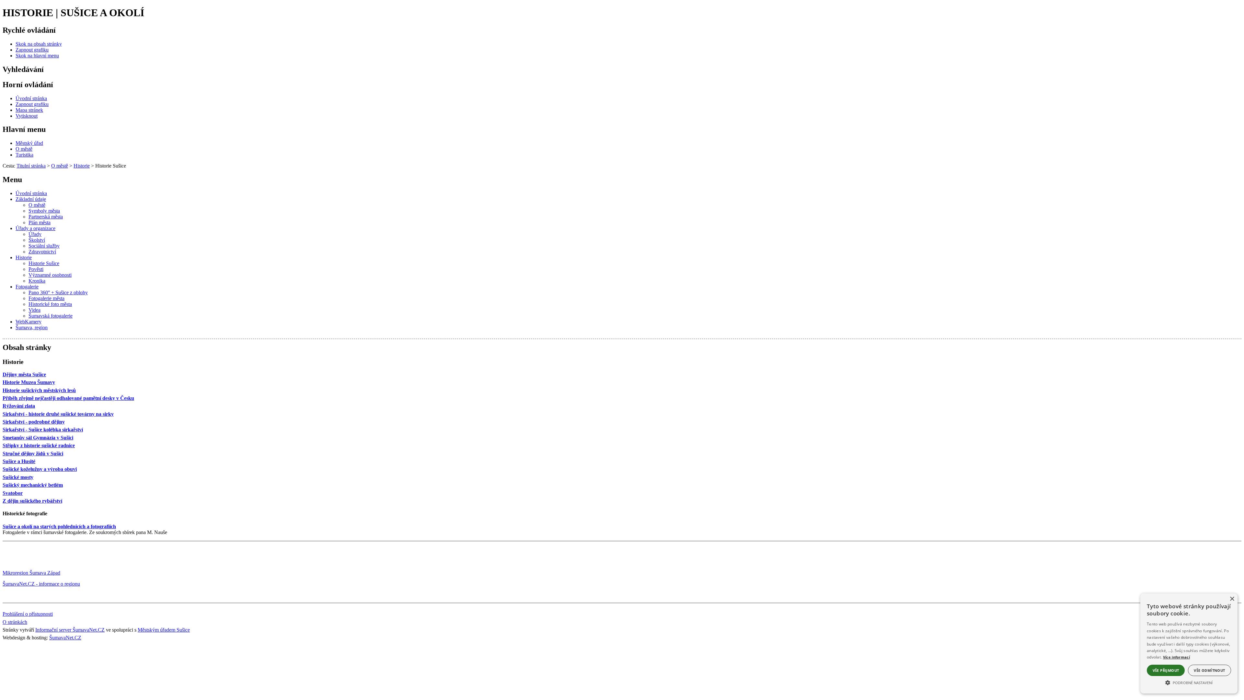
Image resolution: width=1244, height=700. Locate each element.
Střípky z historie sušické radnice (39, 445)
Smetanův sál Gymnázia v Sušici (38, 437)
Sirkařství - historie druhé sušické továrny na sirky (58, 414)
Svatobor (13, 493)
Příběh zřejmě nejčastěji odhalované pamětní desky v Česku (68, 398)
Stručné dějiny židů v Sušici (33, 453)
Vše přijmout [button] (1166, 670)
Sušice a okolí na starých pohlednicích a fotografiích (59, 526)
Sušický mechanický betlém (33, 485)
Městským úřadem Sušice (164, 630)
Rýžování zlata (19, 406)
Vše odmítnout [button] (1209, 670)
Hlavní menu (24, 129)
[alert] (1189, 643)
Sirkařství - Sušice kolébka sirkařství (43, 429)
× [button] (1231, 599)
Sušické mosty (18, 477)
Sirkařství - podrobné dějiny (34, 422)
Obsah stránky (27, 347)
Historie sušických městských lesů (39, 390)
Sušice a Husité (19, 461)
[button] (1189, 682)
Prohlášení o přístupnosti (28, 614)
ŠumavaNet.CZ (65, 637)
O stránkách (15, 622)
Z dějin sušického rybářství (32, 501)
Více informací (1176, 657)
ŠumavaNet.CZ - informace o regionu (41, 584)
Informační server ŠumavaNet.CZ (70, 630)
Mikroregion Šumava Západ (31, 573)
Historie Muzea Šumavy (29, 382)
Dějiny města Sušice (24, 374)
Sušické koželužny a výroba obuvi (40, 469)
